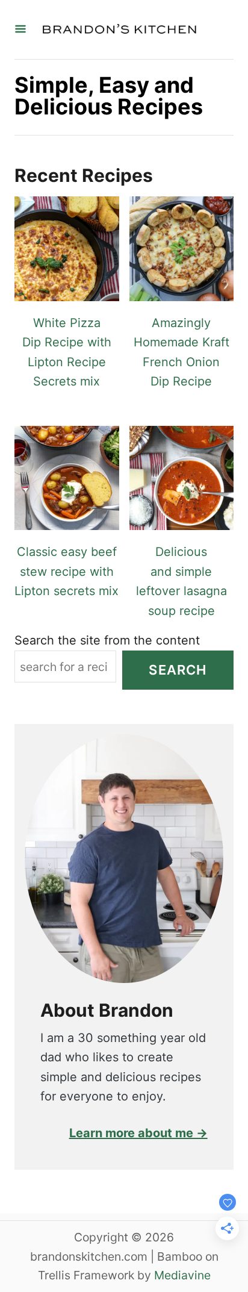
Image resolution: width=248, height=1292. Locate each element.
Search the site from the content (107, 640)
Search (177, 670)
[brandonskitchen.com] (119, 29)
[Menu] (20, 29)
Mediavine (182, 1275)
